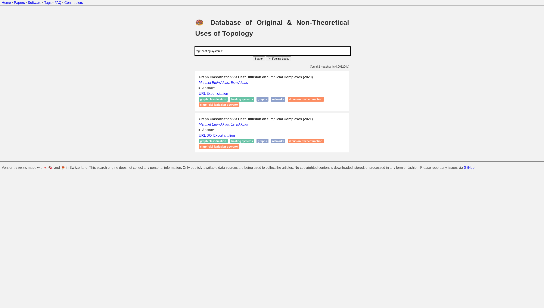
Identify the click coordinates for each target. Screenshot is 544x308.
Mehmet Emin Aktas (214, 82)
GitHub (469, 167)
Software (34, 2)
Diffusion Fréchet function (305, 99)
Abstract (208, 88)
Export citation (217, 93)
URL (202, 93)
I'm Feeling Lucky (278, 58)
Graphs (262, 99)
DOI (209, 135)
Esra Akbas (239, 82)
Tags (48, 2)
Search (259, 58)
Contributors (73, 2)
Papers (19, 2)
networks (278, 99)
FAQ (58, 2)
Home (6, 2)
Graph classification (213, 99)
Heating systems (242, 99)
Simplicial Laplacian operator (219, 104)
